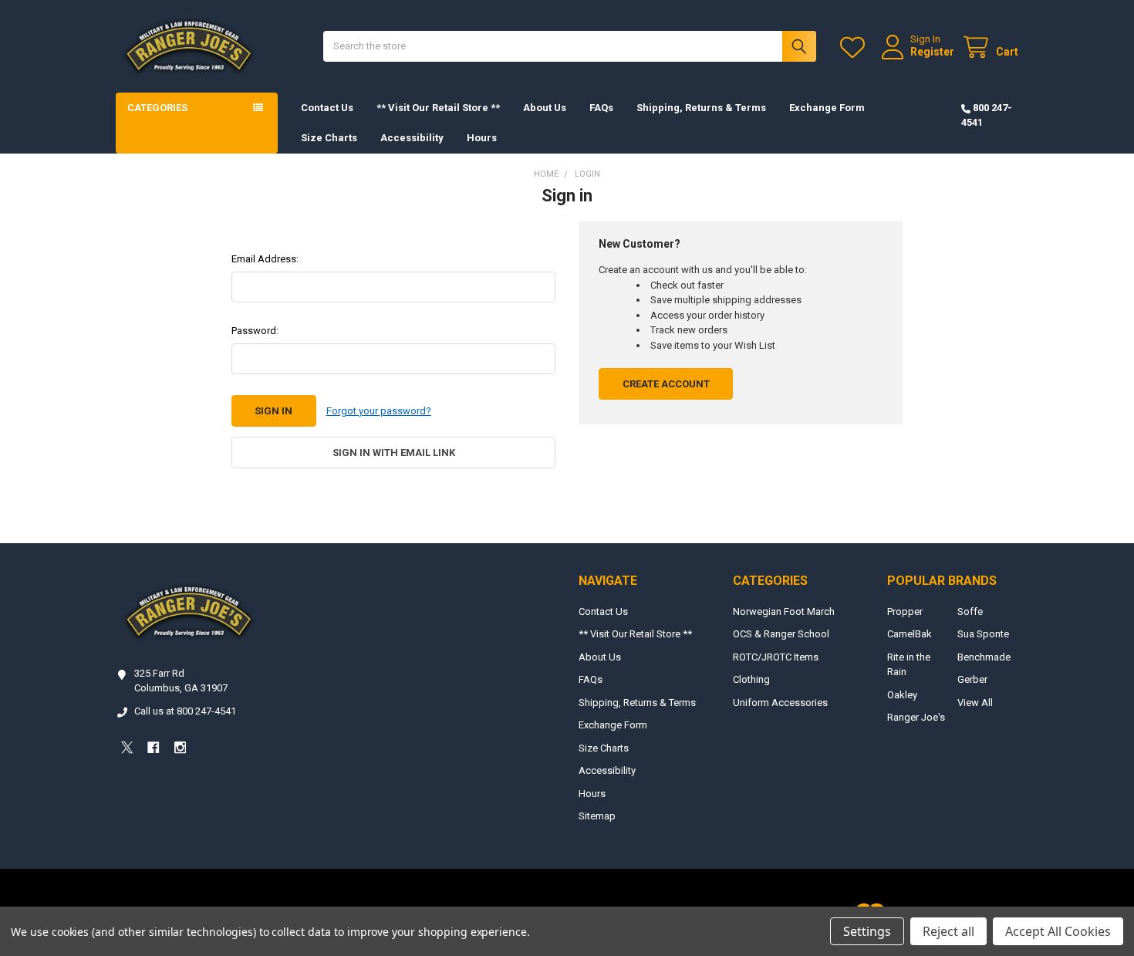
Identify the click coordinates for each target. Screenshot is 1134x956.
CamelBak (909, 634)
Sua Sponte (983, 634)
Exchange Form (827, 107)
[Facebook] (153, 747)
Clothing (751, 679)
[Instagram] (180, 747)
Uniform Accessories (780, 702)
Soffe (970, 611)
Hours (482, 138)
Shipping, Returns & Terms (701, 107)
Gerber (972, 679)
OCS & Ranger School (781, 634)
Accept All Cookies (1058, 931)
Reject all (948, 931)
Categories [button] (157, 107)
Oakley (902, 695)
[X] (127, 747)
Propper (905, 611)
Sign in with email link (393, 452)
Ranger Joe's (916, 717)
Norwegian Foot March (784, 611)
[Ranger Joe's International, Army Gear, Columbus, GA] (138, 790)
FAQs (601, 107)
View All (975, 702)
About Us (544, 107)
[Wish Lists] (855, 47)
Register (932, 52)
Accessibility (412, 138)
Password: (254, 330)
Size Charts (329, 138)
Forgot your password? (378, 411)
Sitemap (597, 816)
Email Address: (265, 259)
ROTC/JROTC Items (775, 657)
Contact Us (327, 107)
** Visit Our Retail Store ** (438, 107)
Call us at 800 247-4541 (185, 711)
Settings (867, 931)
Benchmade (984, 657)
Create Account (666, 384)
